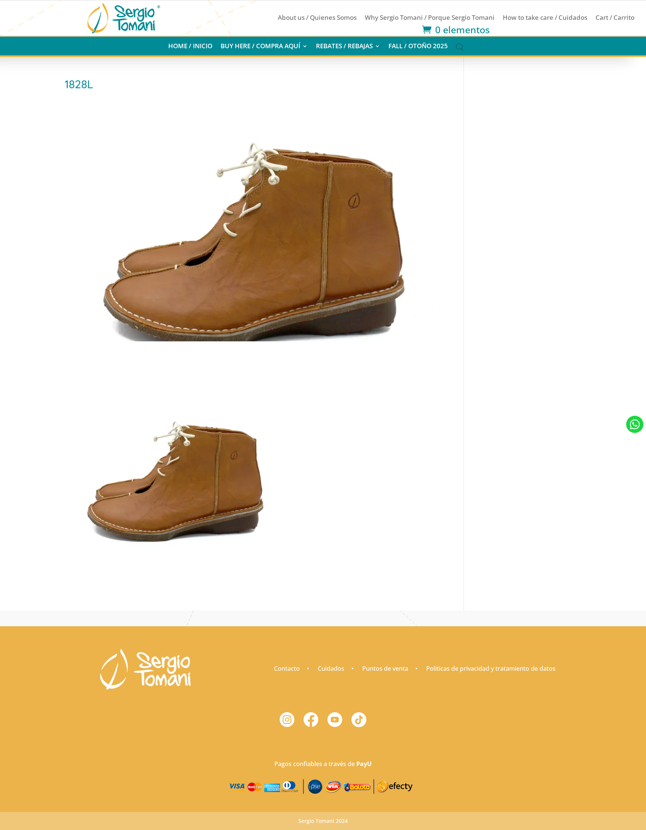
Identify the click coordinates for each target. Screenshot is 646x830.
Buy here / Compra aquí (260, 46)
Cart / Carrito (615, 18)
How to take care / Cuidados (545, 18)
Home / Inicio (190, 46)
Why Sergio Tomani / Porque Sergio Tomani (430, 18)
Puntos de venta (385, 668)
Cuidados (331, 668)
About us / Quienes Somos (317, 18)
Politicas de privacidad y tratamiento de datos (491, 668)
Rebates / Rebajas (344, 46)
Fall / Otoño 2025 (418, 46)
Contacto (287, 668)
